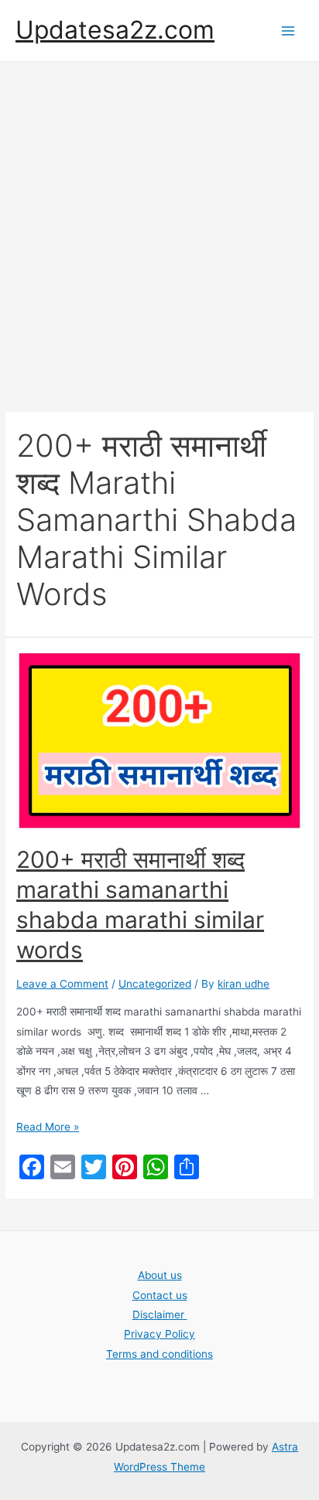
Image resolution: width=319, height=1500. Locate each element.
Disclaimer (159, 1314)
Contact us (159, 1295)
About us (160, 1275)
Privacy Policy (159, 1334)
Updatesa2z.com (114, 30)
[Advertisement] (159, 229)
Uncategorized (154, 984)
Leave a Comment (62, 984)
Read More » (47, 1127)
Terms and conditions (159, 1354)
